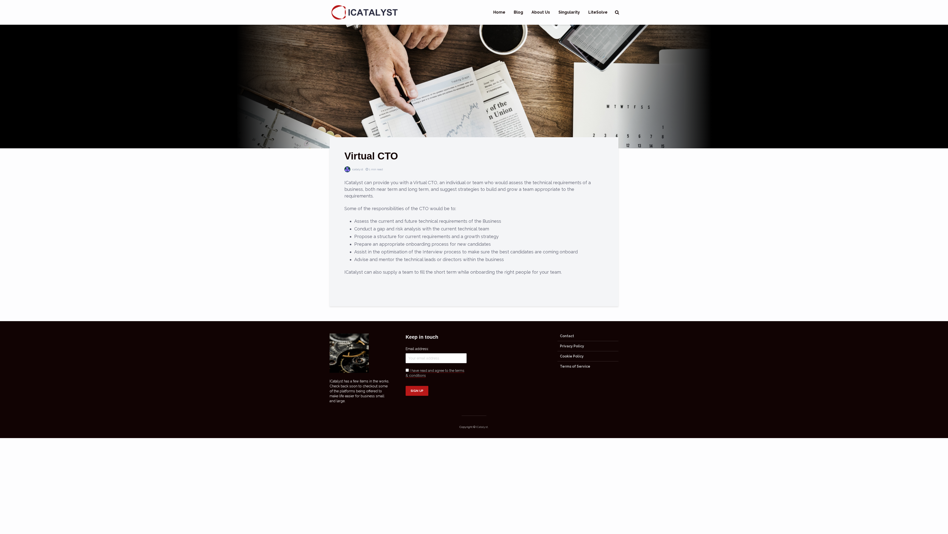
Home (499, 12)
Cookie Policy (572, 356)
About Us (541, 12)
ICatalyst (482, 427)
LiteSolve (598, 12)
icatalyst (357, 169)
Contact (567, 336)
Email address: (417, 349)
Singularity (569, 12)
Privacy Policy (572, 346)
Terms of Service (575, 366)
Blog (518, 12)
